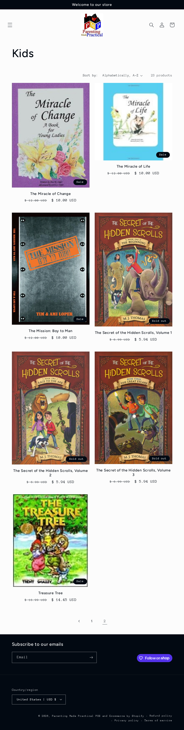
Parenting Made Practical (73, 716)
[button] (10, 25)
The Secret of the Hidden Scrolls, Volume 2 (50, 473)
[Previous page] (79, 621)
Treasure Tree (50, 593)
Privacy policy (127, 720)
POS (98, 716)
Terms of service (158, 720)
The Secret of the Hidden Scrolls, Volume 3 (133, 472)
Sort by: (90, 75)
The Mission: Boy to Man (50, 331)
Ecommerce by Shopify (127, 716)
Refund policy (161, 715)
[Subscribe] (91, 657)
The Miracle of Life (133, 166)
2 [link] (105, 621)
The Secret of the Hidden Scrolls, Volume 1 (133, 332)
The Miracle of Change (50, 194)
